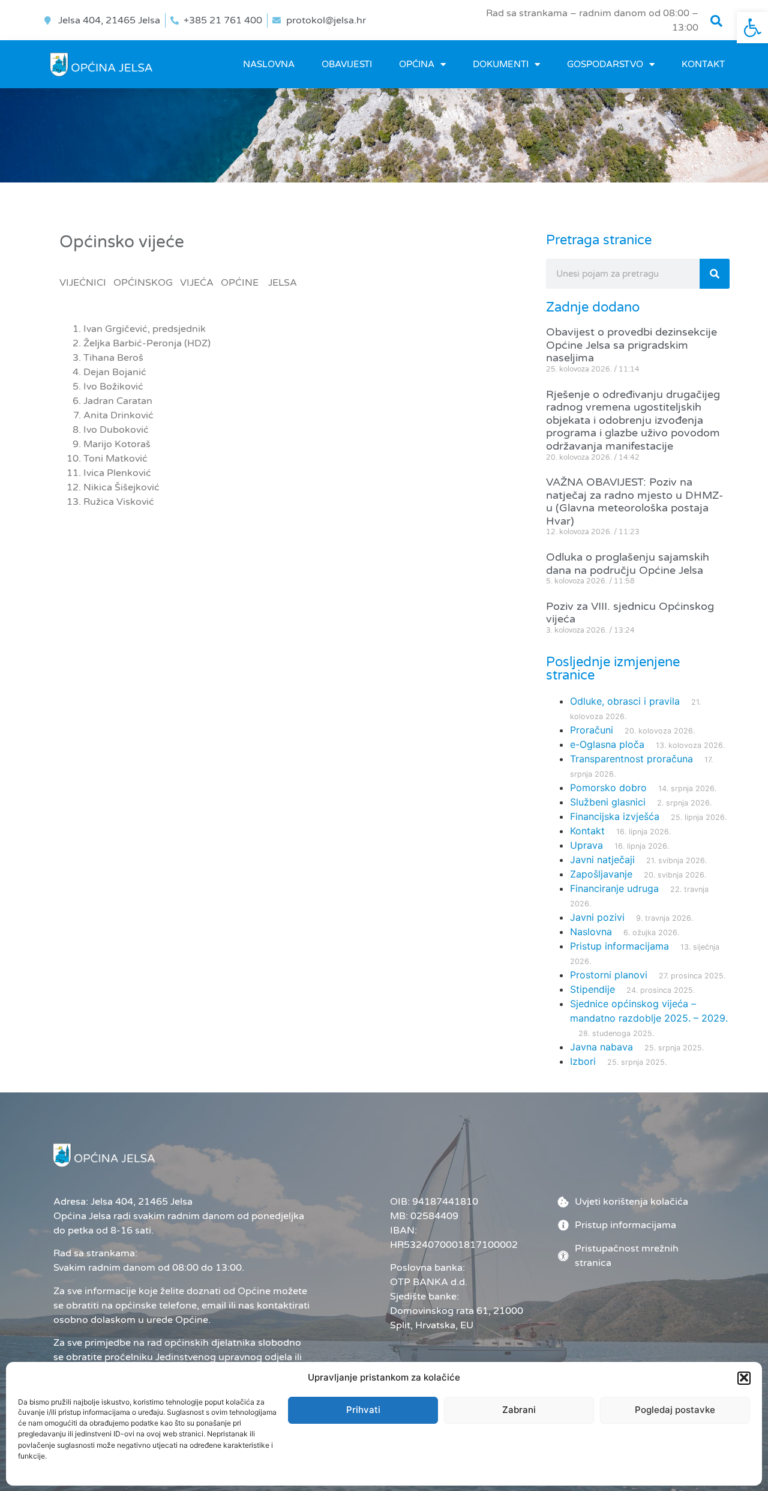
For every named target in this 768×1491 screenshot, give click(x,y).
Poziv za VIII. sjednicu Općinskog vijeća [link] (630, 613)
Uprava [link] (586, 845)
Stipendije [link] (592, 989)
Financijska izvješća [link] (614, 816)
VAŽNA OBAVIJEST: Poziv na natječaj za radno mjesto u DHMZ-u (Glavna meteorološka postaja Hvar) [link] (634, 501)
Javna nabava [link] (601, 1047)
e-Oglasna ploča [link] (607, 744)
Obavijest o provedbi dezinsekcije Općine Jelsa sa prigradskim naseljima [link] (631, 344)
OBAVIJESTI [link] (347, 64)
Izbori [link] (583, 1061)
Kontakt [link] (703, 64)
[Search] (715, 274)
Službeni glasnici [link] (608, 802)
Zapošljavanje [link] (601, 874)
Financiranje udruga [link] (614, 888)
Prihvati (363, 1409)
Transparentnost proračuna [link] (631, 759)
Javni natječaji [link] (602, 860)
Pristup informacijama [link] (619, 946)
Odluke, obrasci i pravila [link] (625, 701)
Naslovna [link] (269, 64)
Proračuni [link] (591, 730)
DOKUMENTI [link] (501, 64)
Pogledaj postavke (675, 1409)
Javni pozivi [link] (597, 917)
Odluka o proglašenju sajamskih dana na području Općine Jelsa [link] (627, 563)
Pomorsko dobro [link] (608, 788)
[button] (744, 1378)
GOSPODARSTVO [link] (605, 64)
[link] (752, 27)
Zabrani (519, 1409)
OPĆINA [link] (416, 64)
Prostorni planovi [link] (608, 975)
